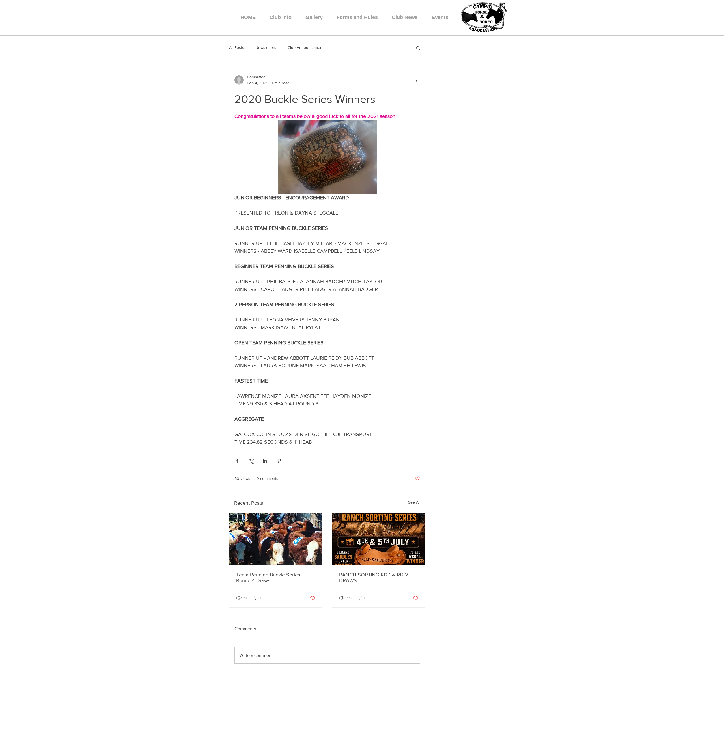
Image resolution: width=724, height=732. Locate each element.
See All (414, 502)
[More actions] (416, 80)
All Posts (236, 47)
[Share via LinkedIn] (265, 461)
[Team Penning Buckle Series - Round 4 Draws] (275, 539)
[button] (418, 48)
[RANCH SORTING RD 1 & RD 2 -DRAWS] (378, 539)
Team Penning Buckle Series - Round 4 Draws (269, 577)
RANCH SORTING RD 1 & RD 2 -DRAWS (375, 577)
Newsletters (265, 47)
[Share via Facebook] (237, 461)
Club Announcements (307, 47)
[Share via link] (278, 461)
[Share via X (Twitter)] (251, 461)
